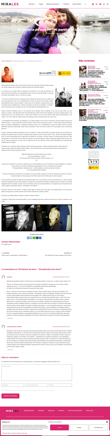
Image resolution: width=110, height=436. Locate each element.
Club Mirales (76, 4)
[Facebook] (93, 4)
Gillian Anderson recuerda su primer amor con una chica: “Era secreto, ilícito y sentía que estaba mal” (92, 102)
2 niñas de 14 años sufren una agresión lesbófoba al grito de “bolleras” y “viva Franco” (93, 88)
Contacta (61, 410)
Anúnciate (51, 410)
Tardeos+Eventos (52, 4)
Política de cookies (6, 433)
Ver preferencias (98, 427)
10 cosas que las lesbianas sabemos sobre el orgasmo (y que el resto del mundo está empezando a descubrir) (92, 74)
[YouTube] (100, 4)
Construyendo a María (14, 326)
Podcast (66, 4)
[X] (37, 238)
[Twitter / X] (108, 4)
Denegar (79, 427)
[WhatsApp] (104, 4)
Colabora (41, 410)
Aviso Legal (24, 433)
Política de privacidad (16, 433)
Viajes (41, 4)
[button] (107, 422)
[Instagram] (97, 4)
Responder (10, 318)
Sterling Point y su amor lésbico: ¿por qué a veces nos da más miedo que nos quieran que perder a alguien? (92, 117)
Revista (31, 4)
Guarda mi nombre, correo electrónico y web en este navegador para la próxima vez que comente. (29, 390)
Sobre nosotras (29, 410)
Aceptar (59, 427)
